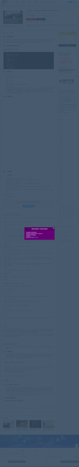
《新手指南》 (33, 236)
